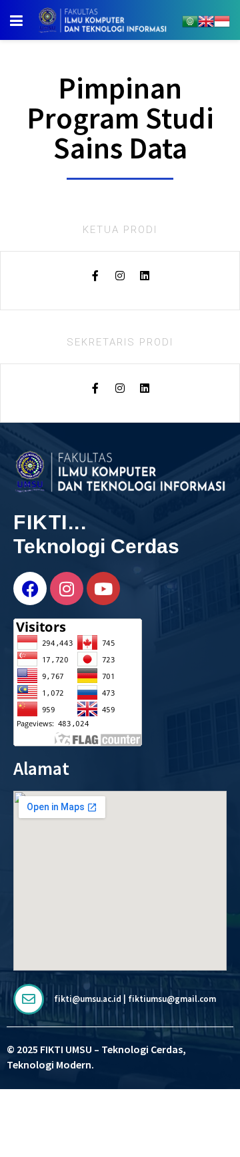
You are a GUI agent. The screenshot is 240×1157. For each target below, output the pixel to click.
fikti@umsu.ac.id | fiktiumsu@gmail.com (135, 999)
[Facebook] (30, 588)
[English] (206, 20)
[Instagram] (66, 588)
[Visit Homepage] (102, 20)
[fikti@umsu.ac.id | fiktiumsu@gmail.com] (28, 999)
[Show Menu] (16, 20)
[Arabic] (190, 20)
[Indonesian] (222, 20)
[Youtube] (103, 588)
